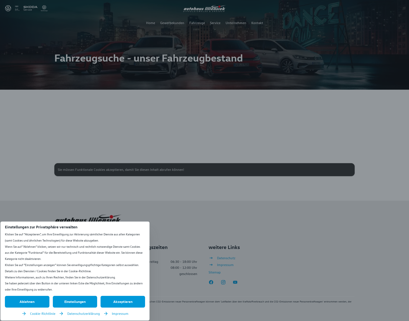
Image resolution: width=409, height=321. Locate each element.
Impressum (120, 313)
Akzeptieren (122, 301)
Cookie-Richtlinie (42, 313)
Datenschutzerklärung (83, 313)
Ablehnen (27, 301)
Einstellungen (75, 301)
